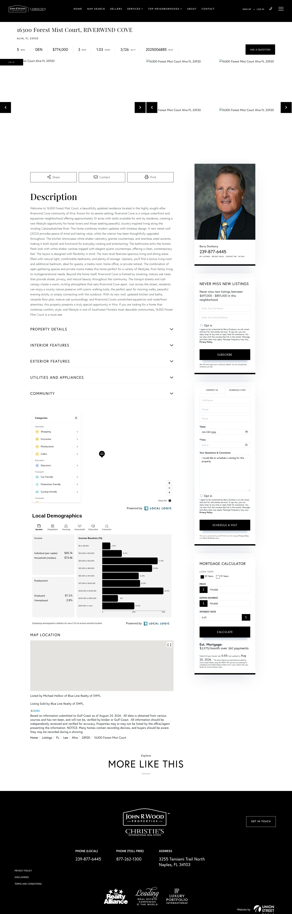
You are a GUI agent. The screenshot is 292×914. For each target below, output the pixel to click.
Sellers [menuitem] (116, 9)
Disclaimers (22, 877)
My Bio (241, 256)
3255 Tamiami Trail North (182, 861)
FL (57, 737)
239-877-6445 (270, 8)
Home (34, 737)
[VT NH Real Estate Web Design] (264, 909)
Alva (75, 737)
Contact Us (212, 390)
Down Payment (209, 597)
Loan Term (207, 571)
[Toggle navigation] (281, 8)
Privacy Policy (206, 342)
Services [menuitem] (134, 9)
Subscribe (224, 354)
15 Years (224, 576)
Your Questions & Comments (215, 452)
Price (203, 584)
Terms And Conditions (28, 883)
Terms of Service (209, 538)
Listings (47, 737)
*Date (203, 426)
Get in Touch (261, 821)
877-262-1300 (128, 859)
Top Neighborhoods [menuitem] (164, 9)
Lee (65, 737)
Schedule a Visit (237, 390)
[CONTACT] (260, 49)
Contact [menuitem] (208, 9)
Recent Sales (218, 256)
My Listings (205, 256)
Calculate (225, 632)
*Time (203, 439)
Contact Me (231, 256)
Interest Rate (208, 611)
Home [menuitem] (78, 9)
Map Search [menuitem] (96, 9)
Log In (260, 9)
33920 (86, 737)
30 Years (209, 576)
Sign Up (247, 9)
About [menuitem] (192, 9)
